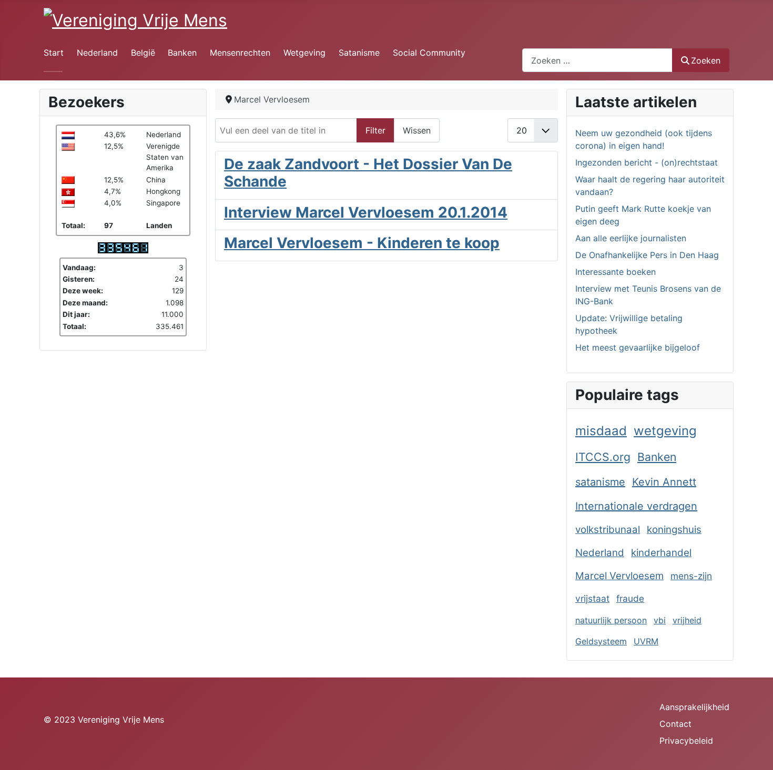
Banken (182, 52)
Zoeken (705, 60)
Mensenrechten (240, 52)
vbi (660, 620)
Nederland (97, 52)
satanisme (600, 482)
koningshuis (674, 529)
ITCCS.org (602, 457)
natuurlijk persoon (611, 620)
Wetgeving (304, 52)
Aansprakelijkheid (694, 707)
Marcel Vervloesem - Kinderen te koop (362, 243)
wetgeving (665, 430)
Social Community (429, 52)
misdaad (601, 430)
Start (54, 52)
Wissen (417, 130)
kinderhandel (661, 553)
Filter (375, 130)
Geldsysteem (601, 641)
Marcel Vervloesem (619, 576)
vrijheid (687, 620)
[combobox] (597, 60)
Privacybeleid (686, 740)
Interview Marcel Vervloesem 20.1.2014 (365, 212)
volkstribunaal (607, 529)
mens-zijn (691, 575)
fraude (630, 598)
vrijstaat (592, 598)
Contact (675, 723)
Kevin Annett (664, 482)
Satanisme (359, 52)
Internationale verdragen (636, 506)
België (143, 52)
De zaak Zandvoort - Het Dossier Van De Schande (368, 173)
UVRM (646, 641)
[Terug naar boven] (755, 751)
